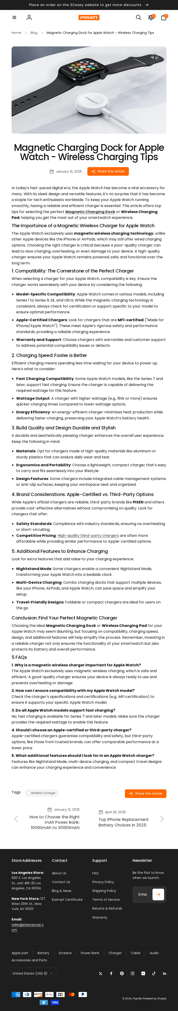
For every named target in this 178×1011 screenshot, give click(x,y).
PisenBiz (137, 998)
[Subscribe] (158, 894)
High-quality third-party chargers (88, 535)
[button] (14, 17)
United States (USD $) (30, 973)
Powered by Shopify (154, 998)
